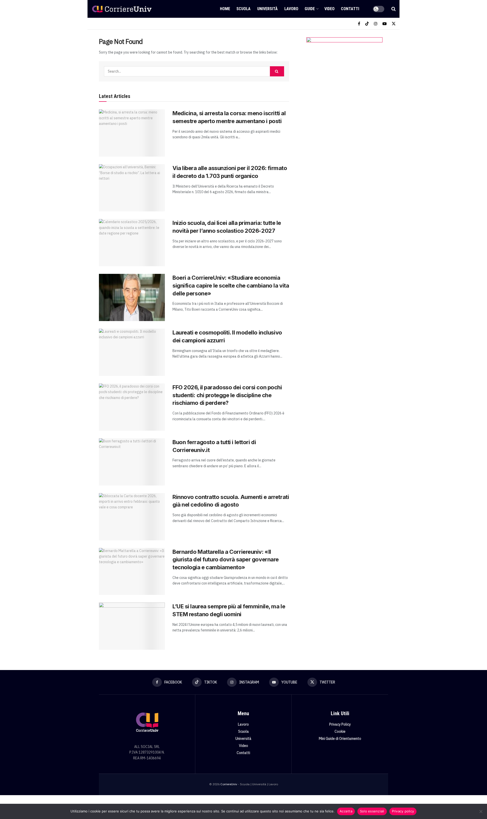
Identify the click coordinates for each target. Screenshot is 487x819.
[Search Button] (393, 9)
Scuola (243, 8)
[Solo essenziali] (480, 811)
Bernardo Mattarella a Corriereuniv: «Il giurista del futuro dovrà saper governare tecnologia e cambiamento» (225, 559)
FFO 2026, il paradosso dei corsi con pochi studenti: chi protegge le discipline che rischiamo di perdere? (227, 395)
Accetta (346, 811)
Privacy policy (403, 811)
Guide (310, 8)
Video (329, 8)
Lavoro (291, 8)
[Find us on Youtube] (384, 23)
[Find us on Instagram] (375, 23)
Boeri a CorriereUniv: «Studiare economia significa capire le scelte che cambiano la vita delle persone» (230, 285)
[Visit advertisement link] (344, 88)
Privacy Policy (340, 724)
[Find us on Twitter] (394, 23)
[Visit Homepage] (121, 9)
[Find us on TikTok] (367, 23)
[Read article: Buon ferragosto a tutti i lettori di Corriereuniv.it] (132, 462)
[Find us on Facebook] (359, 23)
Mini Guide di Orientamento (340, 738)
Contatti (350, 8)
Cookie (340, 731)
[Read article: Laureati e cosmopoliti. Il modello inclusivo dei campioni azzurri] (132, 352)
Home (225, 8)
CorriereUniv (228, 784)
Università (267, 8)
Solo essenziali (372, 811)
